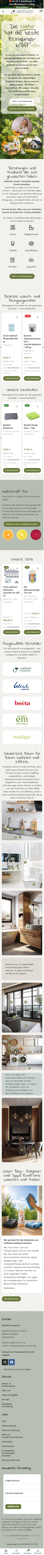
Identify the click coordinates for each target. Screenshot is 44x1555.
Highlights (28, 447)
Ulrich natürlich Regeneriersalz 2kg (30, 343)
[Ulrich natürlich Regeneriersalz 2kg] (31, 328)
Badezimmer (30, 240)
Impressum (7, 1462)
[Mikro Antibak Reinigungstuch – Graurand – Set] (31, 580)
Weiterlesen (9, 1306)
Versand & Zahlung (6, 1449)
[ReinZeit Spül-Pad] (11, 418)
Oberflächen (30, 256)
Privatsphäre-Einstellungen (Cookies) (8, 1473)
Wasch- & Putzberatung (8, 1402)
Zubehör (7, 436)
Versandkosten (9, 376)
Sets (13, 612)
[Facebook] (12, 1380)
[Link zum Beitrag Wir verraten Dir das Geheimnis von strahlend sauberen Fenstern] (21, 1226)
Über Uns (6, 1408)
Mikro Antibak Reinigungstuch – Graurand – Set (31, 594)
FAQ (4, 1439)
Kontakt (5, 1417)
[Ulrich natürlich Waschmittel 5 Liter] (11, 328)
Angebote (7, 614)
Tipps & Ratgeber (10, 1413)
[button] (11, 384)
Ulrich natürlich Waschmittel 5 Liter (10, 343)
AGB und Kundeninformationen (11, 1456)
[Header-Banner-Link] (21, 4)
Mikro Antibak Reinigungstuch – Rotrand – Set (11, 594)
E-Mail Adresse (12, 1504)
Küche (12, 240)
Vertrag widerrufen (7, 1481)
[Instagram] (5, 1380)
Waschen (30, 272)
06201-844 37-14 (18, 1360)
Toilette (12, 256)
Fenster (12, 272)
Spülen (26, 349)
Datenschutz (8, 1466)
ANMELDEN (13, 1529)
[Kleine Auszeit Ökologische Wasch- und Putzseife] (31, 418)
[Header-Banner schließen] (39, 4)
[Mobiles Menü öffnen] (3, 11)
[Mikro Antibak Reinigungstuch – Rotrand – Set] (11, 580)
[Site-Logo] (21, 11)
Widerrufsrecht (9, 1444)
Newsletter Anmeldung (7, 1423)
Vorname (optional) (14, 1516)
